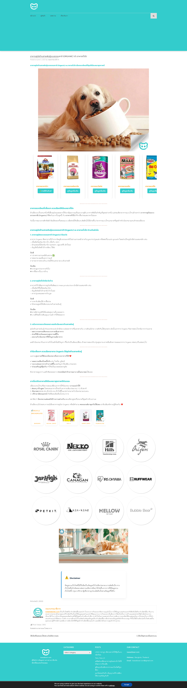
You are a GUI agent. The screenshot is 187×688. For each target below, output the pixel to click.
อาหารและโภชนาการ (44, 628)
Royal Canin (51, 423)
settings (112, 686)
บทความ (53, 16)
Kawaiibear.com (52, 612)
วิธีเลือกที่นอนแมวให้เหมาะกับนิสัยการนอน (44, 636)
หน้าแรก (33, 16)
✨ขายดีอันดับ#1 (45, 191)
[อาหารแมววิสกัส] (100, 167)
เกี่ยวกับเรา (64, 16)
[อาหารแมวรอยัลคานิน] (73, 167)
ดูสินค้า (43, 16)
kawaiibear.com (45, 657)
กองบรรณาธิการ (53, 60)
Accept (126, 685)
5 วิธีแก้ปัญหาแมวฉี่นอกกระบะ (147, 636)
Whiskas (37, 423)
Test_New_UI (100, 658)
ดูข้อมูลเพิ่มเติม (72, 191)
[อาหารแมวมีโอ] (155, 167)
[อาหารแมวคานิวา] (45, 167)
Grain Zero (86, 423)
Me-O (69, 423)
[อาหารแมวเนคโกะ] (127, 167)
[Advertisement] (93, 35)
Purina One (100, 423)
